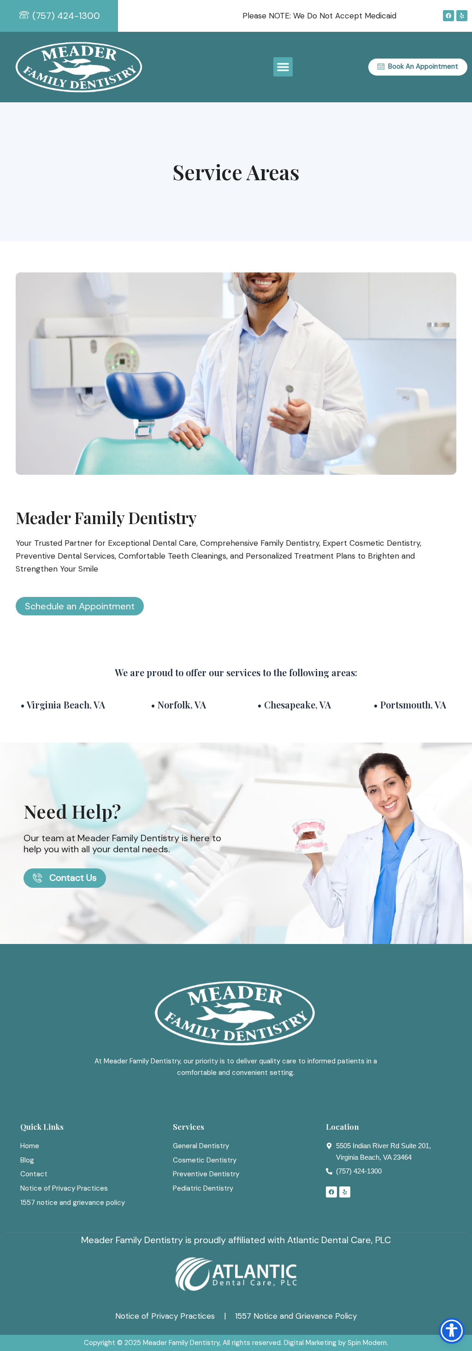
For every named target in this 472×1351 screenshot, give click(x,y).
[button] (283, 67)
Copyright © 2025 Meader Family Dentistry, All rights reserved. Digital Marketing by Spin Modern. (236, 1342)
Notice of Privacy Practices (165, 1316)
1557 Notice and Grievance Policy (296, 1316)
